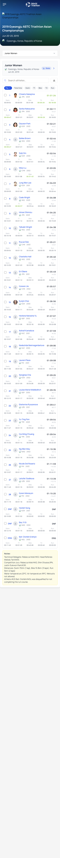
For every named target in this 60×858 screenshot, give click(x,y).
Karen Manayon (26, 493)
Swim (28, 88)
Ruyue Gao (24, 242)
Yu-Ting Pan (24, 419)
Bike (40, 88)
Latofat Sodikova (26, 478)
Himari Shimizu (25, 212)
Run (52, 88)
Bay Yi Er (23, 522)
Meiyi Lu (22, 167)
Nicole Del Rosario (27, 463)
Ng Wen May (24, 449)
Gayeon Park (24, 123)
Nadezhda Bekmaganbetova (31, 345)
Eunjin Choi (24, 301)
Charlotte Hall (25, 256)
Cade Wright (24, 197)
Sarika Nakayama (27, 108)
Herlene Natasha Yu (28, 315)
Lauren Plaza (24, 360)
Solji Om (22, 153)
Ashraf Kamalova (26, 330)
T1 (34, 88)
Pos (7, 88)
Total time (18, 88)
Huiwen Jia (24, 286)
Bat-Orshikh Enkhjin (28, 536)
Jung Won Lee (25, 182)
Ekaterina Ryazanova (28, 404)
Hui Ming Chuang (26, 434)
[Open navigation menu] (4, 4)
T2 (46, 88)
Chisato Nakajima (27, 94)
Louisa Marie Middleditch (30, 389)
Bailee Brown (25, 138)
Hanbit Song (24, 508)
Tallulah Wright (25, 227)
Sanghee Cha (25, 375)
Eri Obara (23, 271)
